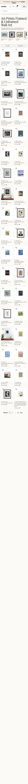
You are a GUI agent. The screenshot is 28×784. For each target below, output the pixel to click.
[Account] (10, 6)
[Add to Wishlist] (3, 49)
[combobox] (14, 10)
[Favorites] (13, 6)
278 (18, 412)
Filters (8, 45)
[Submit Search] (2, 11)
